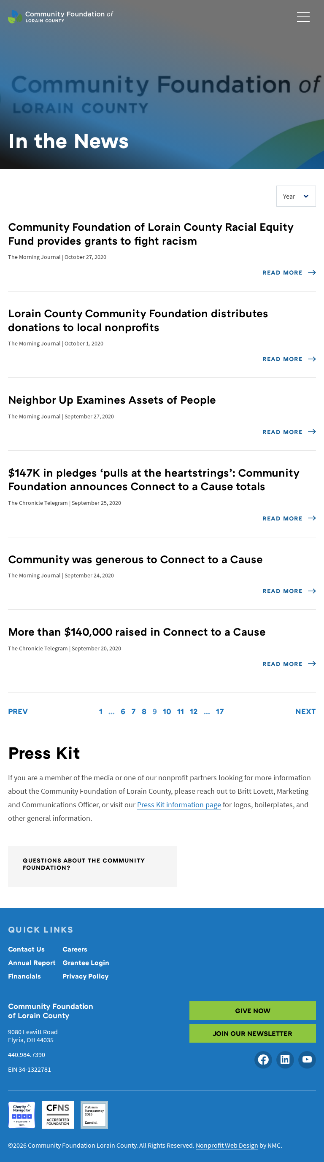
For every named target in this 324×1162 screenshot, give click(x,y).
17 (220, 711)
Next (305, 711)
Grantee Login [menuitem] (85, 962)
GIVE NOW (252, 1010)
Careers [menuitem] (74, 949)
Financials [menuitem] (24, 976)
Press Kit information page (179, 804)
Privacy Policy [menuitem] (85, 976)
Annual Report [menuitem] (32, 962)
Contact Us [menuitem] (26, 949)
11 (180, 711)
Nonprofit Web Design (227, 1145)
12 (194, 711)
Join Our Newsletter (252, 1033)
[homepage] (60, 17)
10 (167, 711)
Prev (18, 711)
